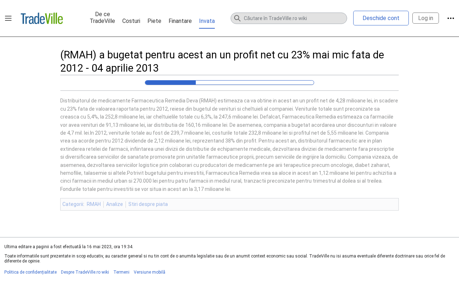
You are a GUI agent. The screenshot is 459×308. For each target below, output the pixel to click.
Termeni (121, 272)
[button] (8, 18)
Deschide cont (381, 18)
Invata (207, 21)
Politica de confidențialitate (30, 272)
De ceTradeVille (102, 17)
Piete (154, 21)
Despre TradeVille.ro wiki (85, 272)
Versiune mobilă (149, 272)
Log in (425, 18)
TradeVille (42, 18)
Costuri (131, 21)
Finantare (180, 21)
